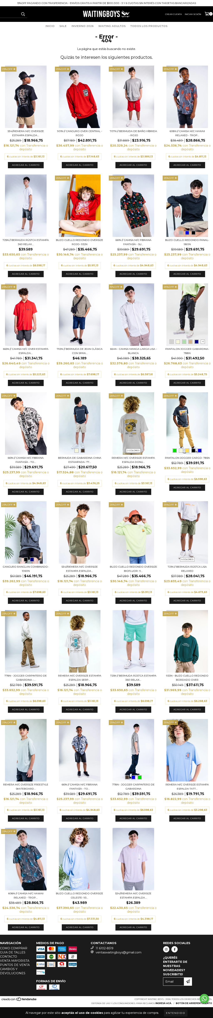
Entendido (175, 1012)
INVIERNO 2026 (83, 25)
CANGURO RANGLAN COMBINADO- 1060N (26, 568)
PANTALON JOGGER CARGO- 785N (187, 457)
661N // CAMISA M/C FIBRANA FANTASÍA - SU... (133, 242)
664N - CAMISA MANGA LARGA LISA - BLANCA (133, 351)
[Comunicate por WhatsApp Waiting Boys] (204, 998)
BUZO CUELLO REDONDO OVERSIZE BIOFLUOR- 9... (133, 568)
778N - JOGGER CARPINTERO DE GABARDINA (133, 786)
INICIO (50, 25)
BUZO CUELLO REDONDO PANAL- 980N (187, 242)
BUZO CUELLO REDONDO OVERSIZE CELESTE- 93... (79, 895)
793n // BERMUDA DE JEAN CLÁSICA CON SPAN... (80, 351)
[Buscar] (23, 14)
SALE (63, 25)
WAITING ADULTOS (112, 25)
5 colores (187, 559)
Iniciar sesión (193, 14)
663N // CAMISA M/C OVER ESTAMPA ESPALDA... (25, 351)
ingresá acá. (163, 1003)
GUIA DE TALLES (12, 952)
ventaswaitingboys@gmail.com (118, 952)
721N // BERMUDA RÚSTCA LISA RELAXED (187, 568)
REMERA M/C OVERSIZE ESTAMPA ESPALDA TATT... (187, 786)
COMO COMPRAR (13, 948)
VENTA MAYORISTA (14, 961)
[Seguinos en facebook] (174, 949)
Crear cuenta (173, 14)
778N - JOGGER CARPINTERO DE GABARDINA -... (26, 677)
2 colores (133, 450)
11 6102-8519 (104, 948)
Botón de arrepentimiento (194, 1003)
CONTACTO (8, 956)
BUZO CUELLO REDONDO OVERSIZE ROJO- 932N (79, 242)
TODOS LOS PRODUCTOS (148, 25)
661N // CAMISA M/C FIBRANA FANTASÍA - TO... (26, 460)
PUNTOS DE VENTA (15, 965)
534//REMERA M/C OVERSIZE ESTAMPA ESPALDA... (26, 133)
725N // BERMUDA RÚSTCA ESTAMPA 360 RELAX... (26, 242)
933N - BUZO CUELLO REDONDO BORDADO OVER (187, 677)
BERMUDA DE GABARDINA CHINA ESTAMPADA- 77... (79, 460)
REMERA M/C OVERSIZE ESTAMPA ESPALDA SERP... (79, 677)
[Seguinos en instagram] (166, 949)
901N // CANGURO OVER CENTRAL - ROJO (79, 133)
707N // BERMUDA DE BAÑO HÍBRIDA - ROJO (133, 133)
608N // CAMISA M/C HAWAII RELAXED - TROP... (187, 133)
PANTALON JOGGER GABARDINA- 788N (187, 351)
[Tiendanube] (19, 1000)
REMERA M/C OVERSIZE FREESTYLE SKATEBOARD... (25, 786)
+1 (203, 341)
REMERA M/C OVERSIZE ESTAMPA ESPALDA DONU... (133, 460)
